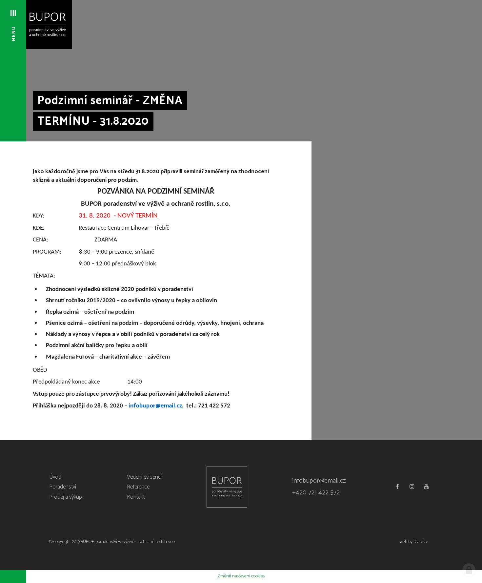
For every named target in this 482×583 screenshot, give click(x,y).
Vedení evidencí (144, 477)
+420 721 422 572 (316, 492)
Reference (138, 486)
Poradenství (62, 486)
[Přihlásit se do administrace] (468, 569)
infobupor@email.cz (319, 480)
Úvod (55, 477)
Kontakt (136, 497)
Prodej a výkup (65, 497)
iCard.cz (420, 542)
